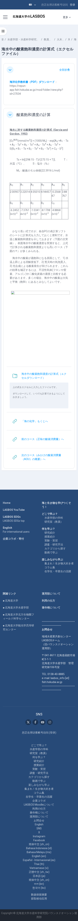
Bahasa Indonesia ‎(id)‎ (39, 848)
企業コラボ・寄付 (13, 538)
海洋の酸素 (75, 39)
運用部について (51, 593)
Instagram (39, 836)
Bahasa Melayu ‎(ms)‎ (39, 852)
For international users (16, 531)
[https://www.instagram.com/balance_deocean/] (50, 722)
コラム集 (49, 567)
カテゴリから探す (55, 548)
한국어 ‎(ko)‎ (39, 887)
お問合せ (39, 820)
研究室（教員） (53, 521)
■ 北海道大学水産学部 (16, 607)
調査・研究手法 (53, 544)
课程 (2, 39)
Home (6, 502)
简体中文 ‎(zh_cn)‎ (39, 844)
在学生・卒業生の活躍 (57, 571)
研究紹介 (49, 532)
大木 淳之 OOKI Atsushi (60, 39)
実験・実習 (51, 540)
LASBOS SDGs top (14, 520)
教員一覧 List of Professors (48, 39)
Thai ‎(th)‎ (39, 864)
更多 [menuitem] (65, 17)
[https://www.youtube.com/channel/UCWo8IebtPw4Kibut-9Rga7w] (42, 722)
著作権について (51, 607)
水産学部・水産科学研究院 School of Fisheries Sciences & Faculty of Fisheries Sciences (23, 39)
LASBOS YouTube (14, 509)
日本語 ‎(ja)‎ (39, 875)
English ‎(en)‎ (39, 856)
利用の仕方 (48, 600)
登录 (72, 4)
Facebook (39, 840)
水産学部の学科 (53, 517)
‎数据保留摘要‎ (39, 894)
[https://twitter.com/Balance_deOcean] (28, 722)
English (39, 824)
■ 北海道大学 (10, 600)
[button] (32, 4)
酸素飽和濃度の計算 (33, 114)
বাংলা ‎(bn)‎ (39, 883)
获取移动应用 (39, 898)
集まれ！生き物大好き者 (59, 563)
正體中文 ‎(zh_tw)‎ (39, 871)
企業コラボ (39, 800)
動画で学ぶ (51, 552)
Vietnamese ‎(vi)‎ (39, 868)
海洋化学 (69, 39)
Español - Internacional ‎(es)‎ (39, 860)
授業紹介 (49, 536)
